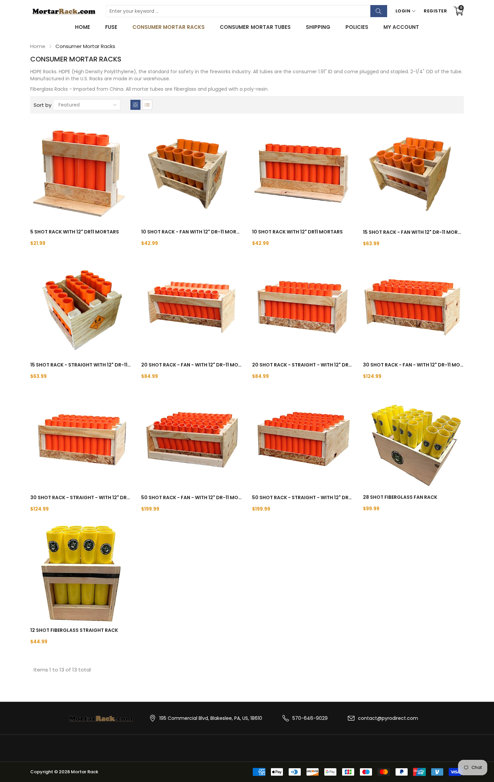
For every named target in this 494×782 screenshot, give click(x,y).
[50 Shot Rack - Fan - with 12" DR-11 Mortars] (191, 439)
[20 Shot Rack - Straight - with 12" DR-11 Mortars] (302, 307)
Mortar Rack (84, 772)
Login (403, 11)
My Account (401, 27)
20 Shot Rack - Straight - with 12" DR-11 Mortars (302, 364)
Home (82, 27)
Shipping (318, 27)
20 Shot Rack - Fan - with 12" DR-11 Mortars (191, 364)
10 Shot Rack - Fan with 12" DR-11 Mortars (191, 231)
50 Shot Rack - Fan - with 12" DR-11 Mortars (191, 497)
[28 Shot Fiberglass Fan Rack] (413, 439)
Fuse (111, 27)
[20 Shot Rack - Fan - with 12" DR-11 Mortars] (191, 307)
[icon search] (378, 11)
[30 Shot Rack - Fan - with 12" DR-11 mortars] (413, 307)
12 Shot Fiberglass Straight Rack (74, 630)
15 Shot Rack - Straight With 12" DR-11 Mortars (80, 364)
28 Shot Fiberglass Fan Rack (400, 497)
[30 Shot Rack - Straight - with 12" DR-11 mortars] (80, 439)
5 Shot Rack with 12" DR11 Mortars (74, 231)
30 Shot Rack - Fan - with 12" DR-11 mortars (413, 364)
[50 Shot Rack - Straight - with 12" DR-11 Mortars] (302, 439)
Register (435, 11)
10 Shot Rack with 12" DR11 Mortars (297, 231)
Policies (356, 27)
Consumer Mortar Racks (168, 27)
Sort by (42, 104)
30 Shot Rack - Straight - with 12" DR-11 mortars (80, 497)
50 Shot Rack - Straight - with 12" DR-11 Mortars (302, 497)
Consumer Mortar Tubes (255, 27)
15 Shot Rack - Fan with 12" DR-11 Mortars (413, 232)
